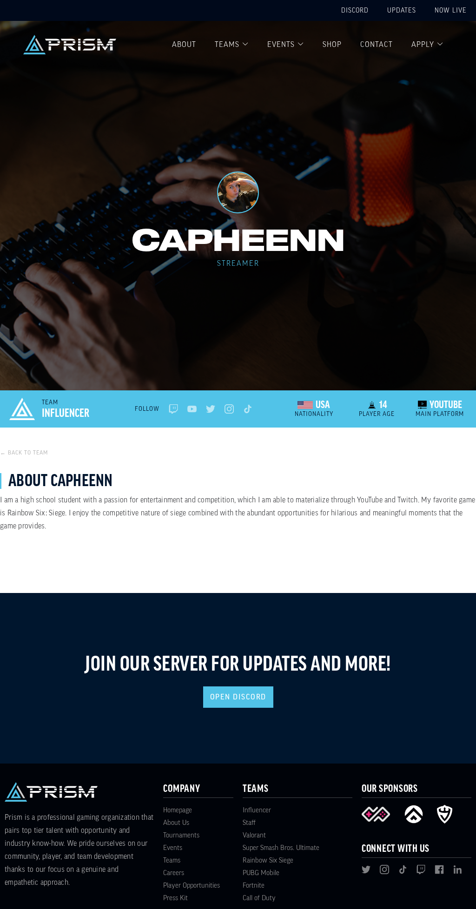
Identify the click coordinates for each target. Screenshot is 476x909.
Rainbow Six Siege (268, 860)
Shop (332, 44)
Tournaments (181, 835)
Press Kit (175, 898)
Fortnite (253, 885)
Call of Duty (259, 898)
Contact (376, 44)
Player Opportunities (191, 885)
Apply (422, 44)
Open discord (238, 697)
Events (281, 44)
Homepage (177, 810)
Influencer (257, 810)
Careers (173, 872)
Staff (249, 822)
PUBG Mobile (261, 872)
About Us (176, 822)
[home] (69, 44)
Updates (401, 10)
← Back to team (24, 452)
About (184, 44)
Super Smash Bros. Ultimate (281, 847)
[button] (232, 44)
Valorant (254, 835)
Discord (355, 10)
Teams (227, 44)
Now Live (451, 10)
